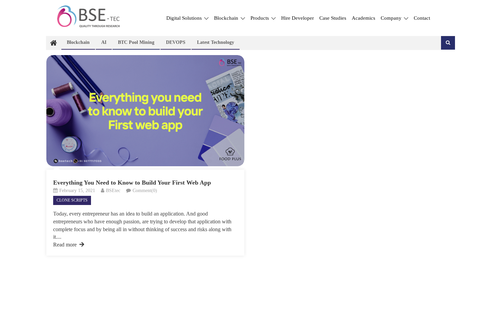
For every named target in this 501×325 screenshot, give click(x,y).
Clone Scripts (72, 200)
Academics (363, 18)
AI (103, 42)
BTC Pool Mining (136, 42)
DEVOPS (175, 42)
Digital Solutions (184, 18)
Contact (422, 18)
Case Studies (332, 18)
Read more (65, 244)
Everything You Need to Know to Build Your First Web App (132, 182)
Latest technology (215, 42)
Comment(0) (145, 190)
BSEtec (113, 190)
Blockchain (227, 18)
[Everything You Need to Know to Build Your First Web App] (145, 110)
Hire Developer (297, 18)
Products (260, 18)
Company (392, 18)
